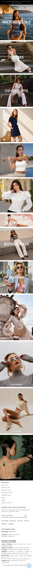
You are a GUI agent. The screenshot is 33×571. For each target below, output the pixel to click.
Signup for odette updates (13, 507)
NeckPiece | (12, 551)
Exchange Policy (7, 492)
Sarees (10, 546)
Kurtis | (29, 544)
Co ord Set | (16, 548)
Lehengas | (4, 546)
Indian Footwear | (13, 549)
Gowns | (15, 544)
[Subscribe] (26, 516)
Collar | (17, 555)
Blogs (3, 498)
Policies (5, 482)
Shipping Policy (6, 495)
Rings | (10, 553)
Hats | (21, 555)
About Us (4, 485)
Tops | (22, 548)
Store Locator (6, 503)
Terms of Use (5, 487)
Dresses (26, 548)
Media (3, 500)
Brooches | (4, 558)
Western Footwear (24, 549)
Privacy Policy (6, 490)
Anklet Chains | (16, 553)
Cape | (12, 555)
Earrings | (20, 551)
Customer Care (8, 529)
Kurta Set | (22, 544)
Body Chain (24, 553)
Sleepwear (7, 562)
